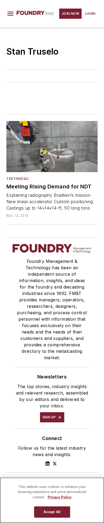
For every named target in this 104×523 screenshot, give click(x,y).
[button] (10, 14)
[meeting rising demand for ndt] (52, 146)
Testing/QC (17, 179)
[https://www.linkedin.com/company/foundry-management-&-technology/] (47, 463)
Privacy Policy (59, 497)
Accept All (52, 512)
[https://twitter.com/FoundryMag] (54, 463)
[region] (52, 500)
